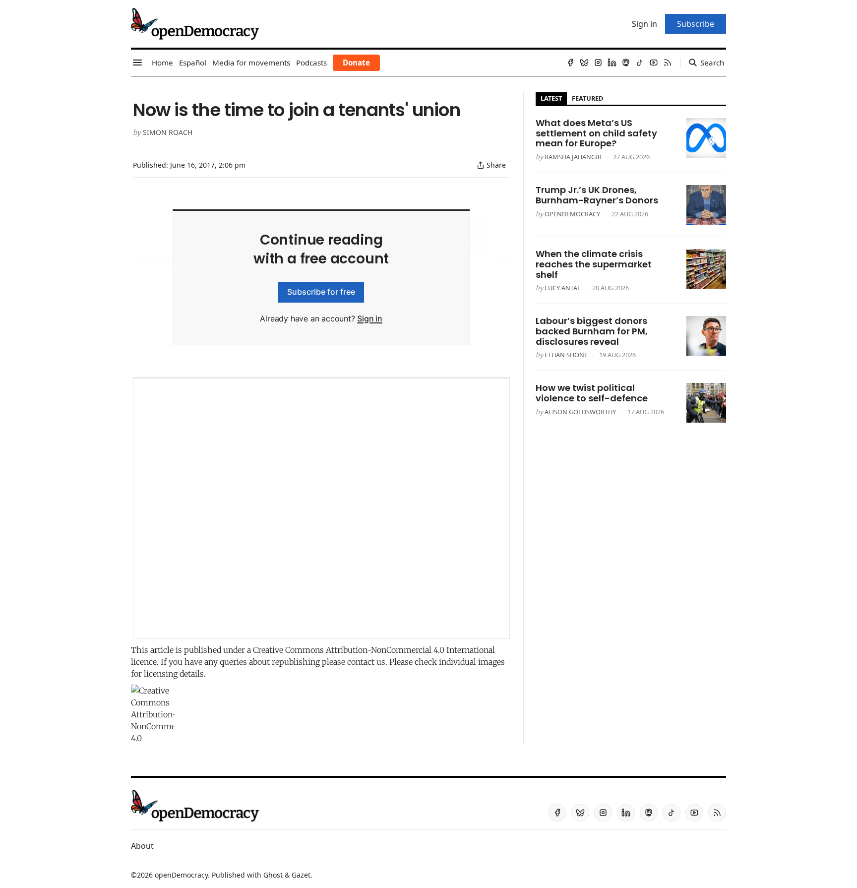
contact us (366, 662)
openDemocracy (572, 213)
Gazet (301, 875)
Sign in (369, 318)
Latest (551, 98)
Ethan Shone (566, 354)
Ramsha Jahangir (573, 156)
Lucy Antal (563, 287)
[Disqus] (321, 508)
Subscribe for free (321, 292)
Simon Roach (167, 132)
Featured (587, 98)
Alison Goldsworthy (580, 411)
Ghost (273, 875)
